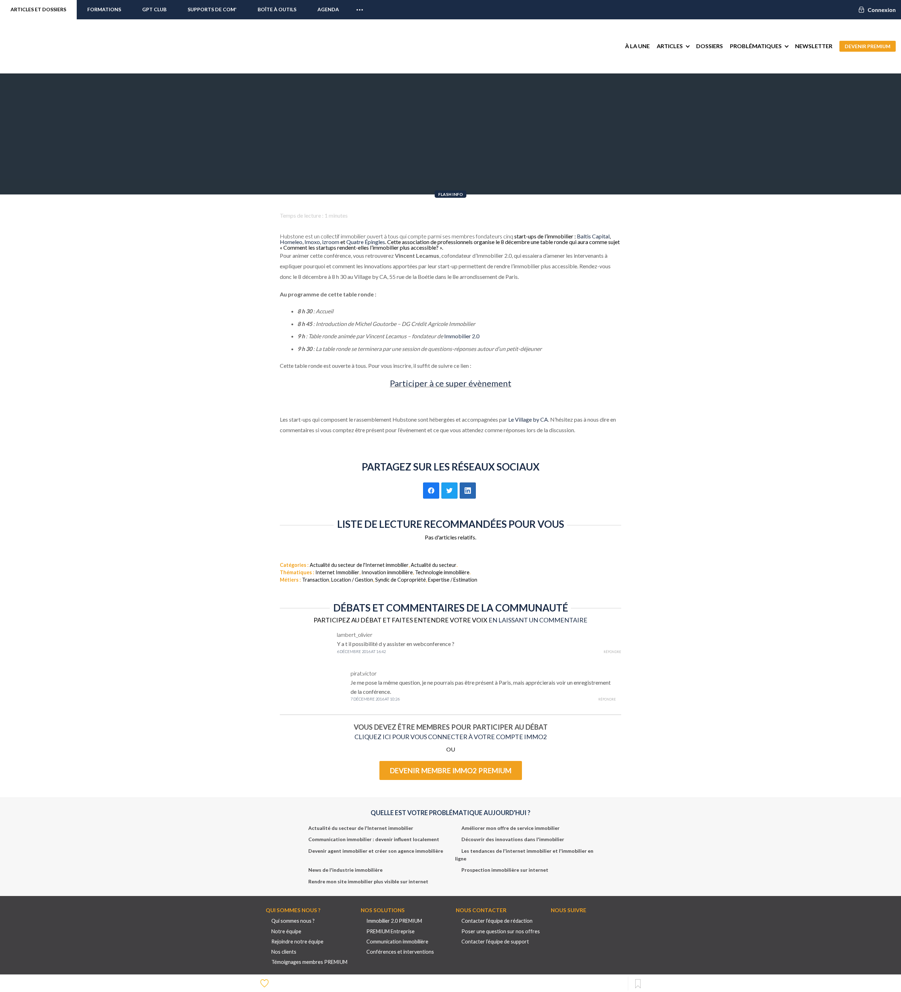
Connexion (882, 9)
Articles (670, 46)
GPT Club (154, 9)
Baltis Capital (593, 236)
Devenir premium (867, 46)
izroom (330, 241)
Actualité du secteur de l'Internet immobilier (359, 565)
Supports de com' (212, 9)
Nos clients (283, 952)
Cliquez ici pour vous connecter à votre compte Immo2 (450, 737)
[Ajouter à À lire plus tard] (638, 984)
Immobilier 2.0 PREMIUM (394, 921)
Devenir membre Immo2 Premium (450, 770)
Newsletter (813, 46)
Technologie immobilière (442, 572)
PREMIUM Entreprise (390, 931)
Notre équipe (286, 931)
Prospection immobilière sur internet (504, 870)
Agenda (328, 9)
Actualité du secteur (433, 565)
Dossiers (709, 46)
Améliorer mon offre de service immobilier (510, 828)
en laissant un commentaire (538, 620)
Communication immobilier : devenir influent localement (373, 839)
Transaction (315, 580)
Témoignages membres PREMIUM (309, 962)
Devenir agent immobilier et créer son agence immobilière (375, 851)
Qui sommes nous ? (293, 921)
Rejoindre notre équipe (297, 942)
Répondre (612, 652)
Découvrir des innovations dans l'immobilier (512, 839)
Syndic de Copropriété (400, 580)
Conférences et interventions (400, 952)
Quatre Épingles (365, 241)
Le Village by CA (528, 419)
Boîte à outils (277, 9)
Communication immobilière (397, 942)
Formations (104, 9)
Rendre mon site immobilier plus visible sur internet (368, 881)
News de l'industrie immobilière (345, 870)
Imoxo (312, 241)
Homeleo (291, 241)
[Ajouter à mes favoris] (265, 982)
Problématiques (756, 46)
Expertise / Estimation (452, 580)
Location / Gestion (352, 580)
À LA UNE (637, 46)
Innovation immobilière (387, 572)
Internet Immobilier (337, 572)
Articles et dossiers (38, 9)
